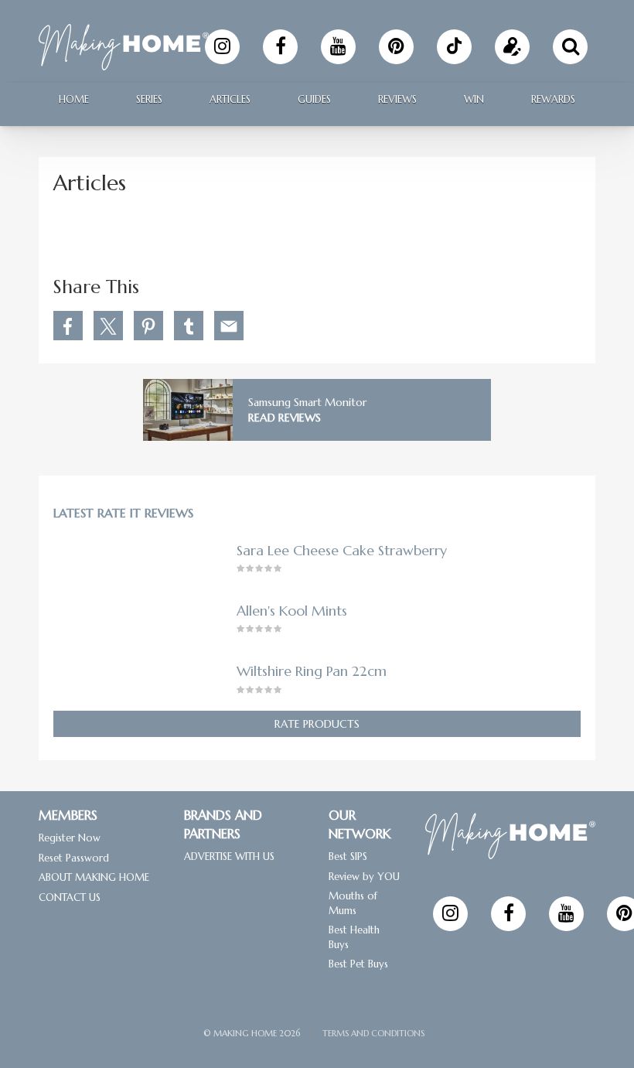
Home (74, 99)
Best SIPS (348, 856)
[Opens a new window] (222, 46)
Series (149, 99)
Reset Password (74, 857)
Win (474, 99)
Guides (314, 99)
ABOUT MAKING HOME (94, 877)
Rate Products (317, 724)
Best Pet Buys (358, 964)
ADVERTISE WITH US (229, 856)
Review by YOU (364, 875)
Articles (230, 99)
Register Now (70, 838)
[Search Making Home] (570, 46)
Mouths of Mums (353, 903)
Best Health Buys (354, 937)
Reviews (397, 99)
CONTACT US (70, 896)
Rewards (553, 99)
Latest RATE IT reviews (123, 513)
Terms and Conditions (373, 1033)
